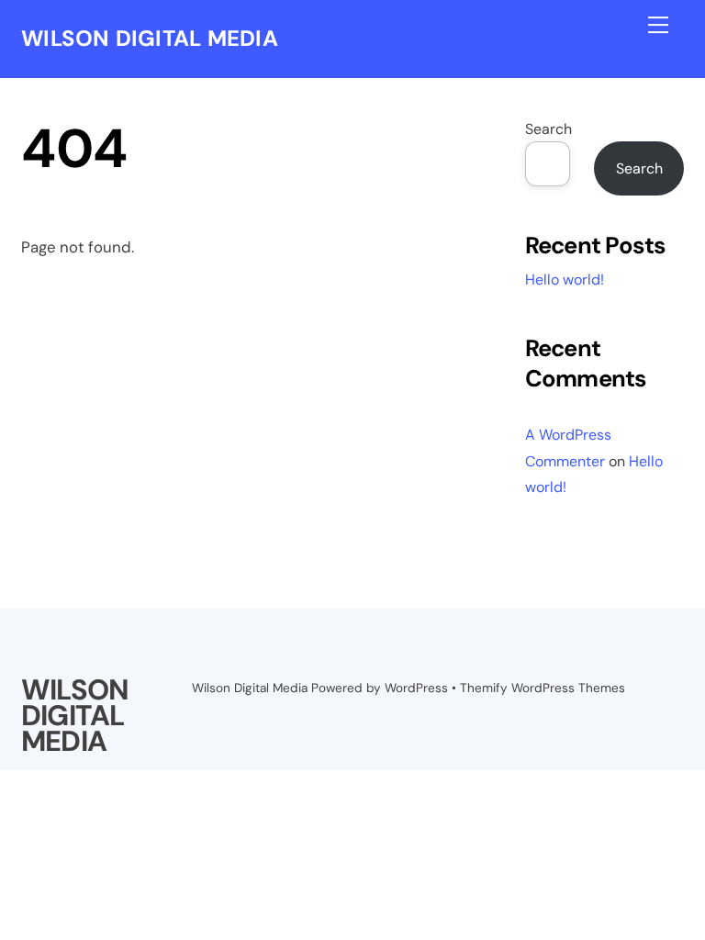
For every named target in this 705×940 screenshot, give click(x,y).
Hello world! (564, 279)
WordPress (416, 688)
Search (548, 129)
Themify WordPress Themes (542, 688)
